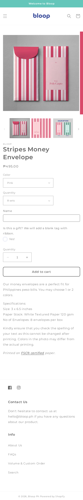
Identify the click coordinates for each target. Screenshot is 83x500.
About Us (15, 445)
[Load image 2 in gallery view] (41, 128)
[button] (5, 16)
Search (13, 472)
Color (6, 174)
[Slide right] (78, 129)
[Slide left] (4, 129)
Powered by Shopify (52, 496)
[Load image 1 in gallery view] (20, 128)
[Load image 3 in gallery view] (63, 128)
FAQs (12, 454)
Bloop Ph (33, 496)
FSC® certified (32, 353)
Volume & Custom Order (26, 463)
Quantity (9, 192)
